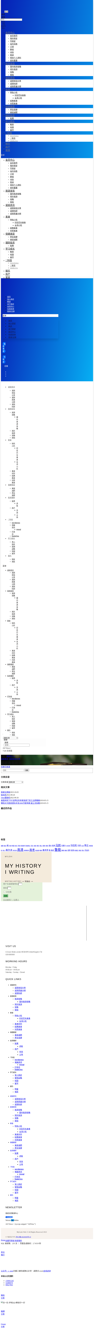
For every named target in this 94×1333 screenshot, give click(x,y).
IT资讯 (12, 138)
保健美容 (10, 106)
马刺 (58, 845)
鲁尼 (52, 850)
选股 (17, 504)
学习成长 (10, 121)
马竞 (79, 845)
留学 (12, 130)
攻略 (12, 72)
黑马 (83, 850)
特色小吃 (13, 92)
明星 (13, 559)
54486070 (9, 1283)
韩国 (13, 845)
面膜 (2, 845)
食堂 (35, 845)
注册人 (16, 900)
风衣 (32, 845)
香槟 (44, 845)
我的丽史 (13, 38)
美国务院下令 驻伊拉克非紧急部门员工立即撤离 (20, 800)
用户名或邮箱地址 (10, 884)
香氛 (47, 845)
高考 (32, 849)
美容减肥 (13, 112)
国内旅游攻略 (15, 67)
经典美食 (13, 101)
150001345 (10, 1281)
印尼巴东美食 (20, 95)
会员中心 (10, 32)
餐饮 (38, 845)
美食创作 (13, 472)
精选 (9, 302)
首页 (9, 297)
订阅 (12, 47)
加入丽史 (10, 299)
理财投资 (10, 115)
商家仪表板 (5, 792)
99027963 (9, 1285)
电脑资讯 (13, 526)
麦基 (69, 850)
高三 (4, 850)
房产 (8, 146)
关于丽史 (10, 304)
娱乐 (8, 143)
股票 (12, 118)
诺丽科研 (13, 84)
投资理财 (11, 498)
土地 (17, 516)
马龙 (82, 845)
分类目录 (4, 782)
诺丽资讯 (10, 78)
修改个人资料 (15, 58)
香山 (41, 845)
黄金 (80, 850)
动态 (12, 52)
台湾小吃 (18, 98)
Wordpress (14, 136)
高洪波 (15, 850)
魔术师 (45, 850)
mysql (18, 529)
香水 (50, 845)
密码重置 (13, 60)
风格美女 (27, 845)
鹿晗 (66, 850)
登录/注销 (11, 311)
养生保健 (13, 110)
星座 (8, 150)
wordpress (16, 523)
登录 (12, 55)
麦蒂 (72, 850)
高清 (20, 850)
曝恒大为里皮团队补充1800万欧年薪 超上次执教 (20, 803)
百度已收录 (5, 767)
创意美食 (13, 103)
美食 (8, 89)
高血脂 (37, 850)
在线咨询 (10, 309)
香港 (53, 845)
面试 (5, 845)
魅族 (41, 850)
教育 (12, 124)
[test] (6, 823)
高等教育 (26, 850)
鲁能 (57, 850)
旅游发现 (10, 63)
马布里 (68, 845)
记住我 (8, 892)
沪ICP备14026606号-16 (23, 1237)
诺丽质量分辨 (15, 86)
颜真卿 (23, 845)
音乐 (16, 845)
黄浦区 (76, 850)
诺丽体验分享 (15, 81)
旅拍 (12, 75)
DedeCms (14, 141)
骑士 (86, 845)
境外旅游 (13, 69)
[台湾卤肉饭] (6, 835)
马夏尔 (63, 845)
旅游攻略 (13, 413)
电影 (13, 561)
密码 (5, 888)
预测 (19, 845)
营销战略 (13, 548)
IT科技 (9, 133)
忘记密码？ (8, 900)
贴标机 (3, 795)
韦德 (10, 845)
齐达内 (87, 850)
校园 (12, 127)
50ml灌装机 (5, 798)
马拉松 (73, 845)
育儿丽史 (13, 543)
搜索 (3, 17)
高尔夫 (9, 850)
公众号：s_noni (7, 1271)
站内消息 (13, 44)
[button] (3, 14)
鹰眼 (63, 850)
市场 (17, 511)
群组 (12, 49)
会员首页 (13, 36)
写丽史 (13, 41)
